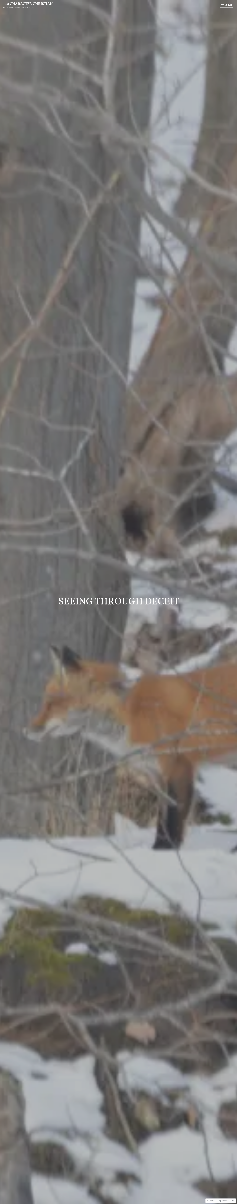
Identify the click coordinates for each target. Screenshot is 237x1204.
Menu (228, 5)
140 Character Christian (28, 4)
